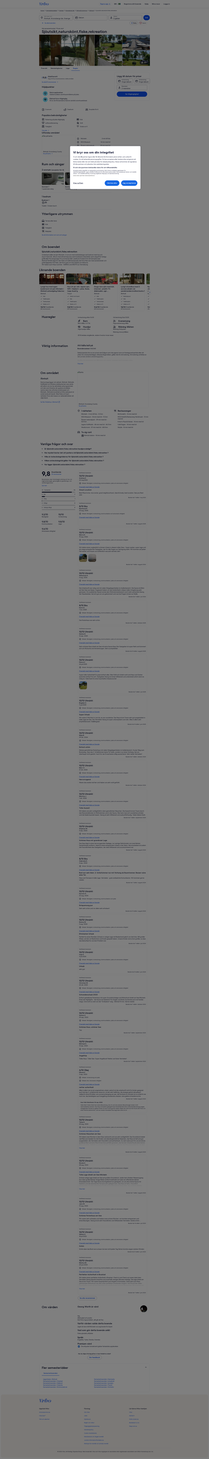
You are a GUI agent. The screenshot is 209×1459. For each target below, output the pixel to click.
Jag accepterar (129, 183)
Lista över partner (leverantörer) (83, 175)
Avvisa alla (112, 183)
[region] (105, 167)
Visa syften (78, 183)
